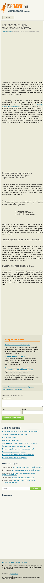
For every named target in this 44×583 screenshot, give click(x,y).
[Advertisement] (22, 58)
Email (24, 409)
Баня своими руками (9, 437)
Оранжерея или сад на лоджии (17, 356)
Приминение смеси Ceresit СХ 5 (23, 478)
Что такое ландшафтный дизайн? (13, 452)
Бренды (24, 562)
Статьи (11, 562)
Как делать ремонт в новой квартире (14, 434)
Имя (3, 409)
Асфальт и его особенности (11, 440)
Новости (4, 562)
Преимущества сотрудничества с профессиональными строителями (19, 369)
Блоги (5, 387)
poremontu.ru (14, 573)
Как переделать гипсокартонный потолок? (27, 467)
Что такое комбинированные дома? (14, 458)
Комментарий (6, 399)
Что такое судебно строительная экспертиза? (18, 449)
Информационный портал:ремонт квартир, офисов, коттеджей (19, 11)
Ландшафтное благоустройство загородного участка (20, 431)
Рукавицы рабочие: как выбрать (17, 345)
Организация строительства (18, 387)
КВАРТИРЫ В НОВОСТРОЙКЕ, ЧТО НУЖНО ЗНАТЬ (19, 443)
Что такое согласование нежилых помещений (18, 455)
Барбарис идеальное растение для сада (16, 446)
